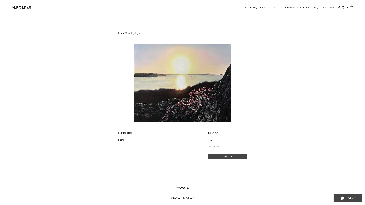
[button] (351, 7)
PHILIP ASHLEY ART (21, 7)
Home (121, 33)
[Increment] (218, 146)
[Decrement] (210, 146)
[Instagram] (343, 7)
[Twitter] (347, 7)
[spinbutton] (214, 146)
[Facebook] (339, 7)
